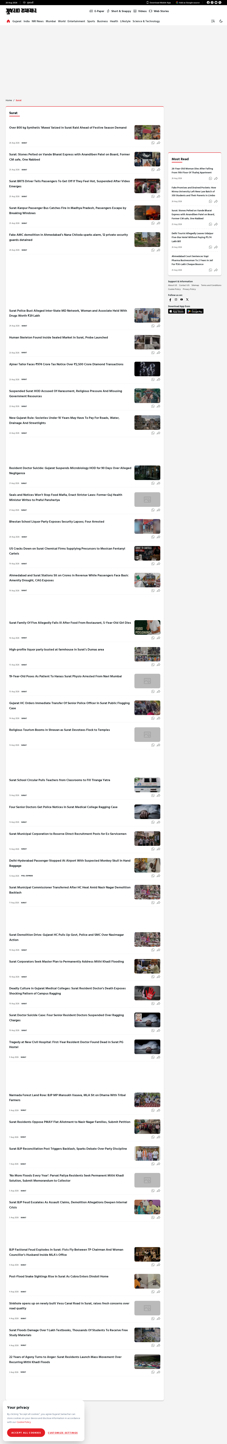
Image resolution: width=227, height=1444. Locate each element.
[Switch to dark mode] (221, 21)
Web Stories (161, 11)
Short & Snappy (121, 11)
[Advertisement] (113, 52)
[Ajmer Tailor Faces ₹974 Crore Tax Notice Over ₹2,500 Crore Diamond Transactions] (147, 369)
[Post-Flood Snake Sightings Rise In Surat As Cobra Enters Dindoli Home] (147, 1278)
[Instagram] (212, 2)
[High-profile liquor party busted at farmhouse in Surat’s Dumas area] (147, 654)
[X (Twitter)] (219, 2)
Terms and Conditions (211, 285)
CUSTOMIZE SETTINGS (63, 1432)
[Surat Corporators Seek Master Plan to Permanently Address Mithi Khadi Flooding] (147, 966)
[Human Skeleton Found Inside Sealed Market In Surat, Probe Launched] (147, 342)
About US (172, 285)
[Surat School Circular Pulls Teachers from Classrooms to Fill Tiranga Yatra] (147, 785)
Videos (142, 11)
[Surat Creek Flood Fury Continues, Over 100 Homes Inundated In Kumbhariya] (147, 1412)
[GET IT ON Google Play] (195, 311)
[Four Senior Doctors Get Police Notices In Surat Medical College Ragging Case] (147, 811)
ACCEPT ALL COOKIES (26, 1432)
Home (9, 100)
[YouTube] (216, 2)
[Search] (213, 21)
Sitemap (195, 285)
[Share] (158, 143)
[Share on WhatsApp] (153, 142)
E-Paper (99, 11)
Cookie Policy (174, 289)
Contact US (184, 285)
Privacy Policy (189, 289)
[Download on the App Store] (176, 311)
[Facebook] (208, 2)
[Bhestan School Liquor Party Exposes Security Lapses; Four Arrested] (147, 526)
